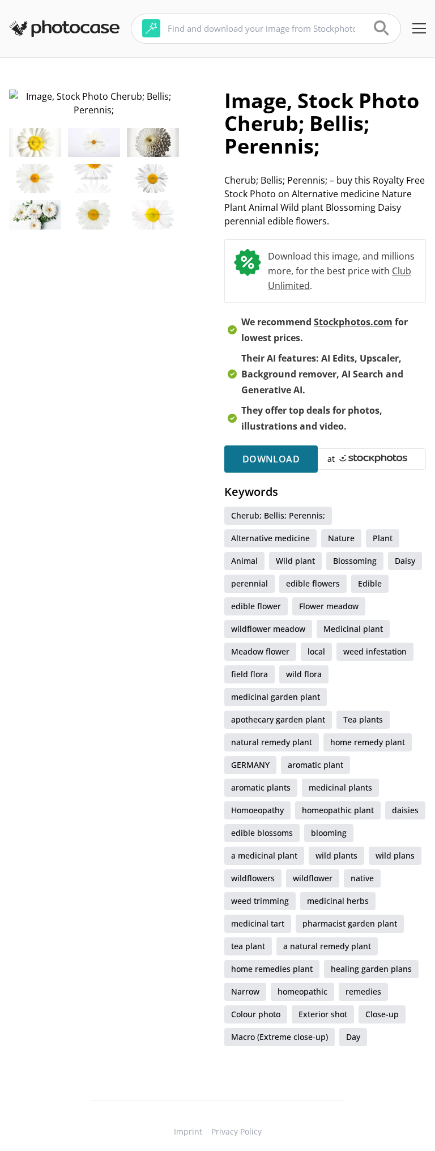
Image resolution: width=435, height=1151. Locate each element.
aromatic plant (315, 764)
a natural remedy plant (327, 946)
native (362, 878)
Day (353, 1036)
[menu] (419, 28)
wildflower (312, 878)
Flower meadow (329, 606)
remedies (363, 991)
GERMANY (250, 764)
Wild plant (295, 560)
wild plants (336, 855)
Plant (383, 538)
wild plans (395, 855)
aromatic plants (261, 787)
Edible (370, 583)
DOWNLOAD (271, 459)
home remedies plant (272, 968)
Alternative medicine (270, 538)
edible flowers (313, 583)
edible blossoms (262, 832)
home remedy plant (367, 742)
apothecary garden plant (278, 719)
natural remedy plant (271, 742)
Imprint (188, 1131)
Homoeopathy (257, 810)
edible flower (256, 606)
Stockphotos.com (353, 322)
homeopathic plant (338, 810)
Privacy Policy (236, 1131)
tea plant (248, 946)
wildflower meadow (268, 628)
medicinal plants (340, 787)
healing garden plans (371, 968)
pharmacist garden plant (349, 923)
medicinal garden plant (275, 696)
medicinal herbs (338, 900)
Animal (244, 560)
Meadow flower (260, 651)
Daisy (405, 560)
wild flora (304, 674)
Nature (341, 538)
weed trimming (260, 900)
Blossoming (355, 560)
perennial (249, 583)
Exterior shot (322, 1014)
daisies (405, 810)
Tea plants (363, 719)
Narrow (245, 991)
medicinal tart (257, 923)
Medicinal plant (353, 628)
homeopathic (302, 991)
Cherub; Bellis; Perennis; (278, 515)
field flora (249, 674)
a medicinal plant (264, 855)
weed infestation (375, 651)
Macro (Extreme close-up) (279, 1036)
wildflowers (253, 878)
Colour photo (255, 1014)
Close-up (382, 1014)
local (316, 651)
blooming (329, 832)
